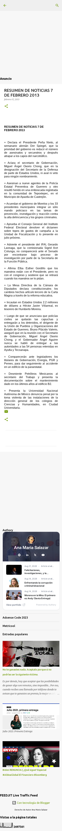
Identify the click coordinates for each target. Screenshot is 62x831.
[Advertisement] (31, 30)
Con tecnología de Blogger (33, 802)
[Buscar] (57, 5)
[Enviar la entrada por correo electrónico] (6, 413)
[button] (6, 106)
